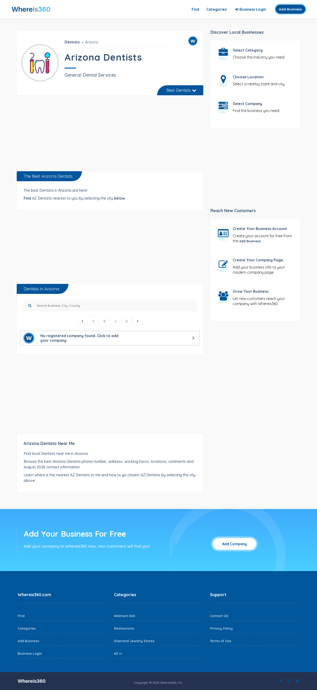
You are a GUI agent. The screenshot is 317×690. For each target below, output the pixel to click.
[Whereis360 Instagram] (289, 681)
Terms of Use (220, 641)
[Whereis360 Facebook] (281, 681)
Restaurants (124, 628)
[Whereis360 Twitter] (297, 681)
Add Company (234, 544)
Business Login (252, 9)
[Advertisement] (110, 135)
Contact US (219, 616)
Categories (216, 9)
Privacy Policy (221, 628)
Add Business (290, 9)
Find (195, 9)
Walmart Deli (124, 616)
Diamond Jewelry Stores (134, 641)
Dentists (72, 42)
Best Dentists (179, 90)
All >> (118, 653)
